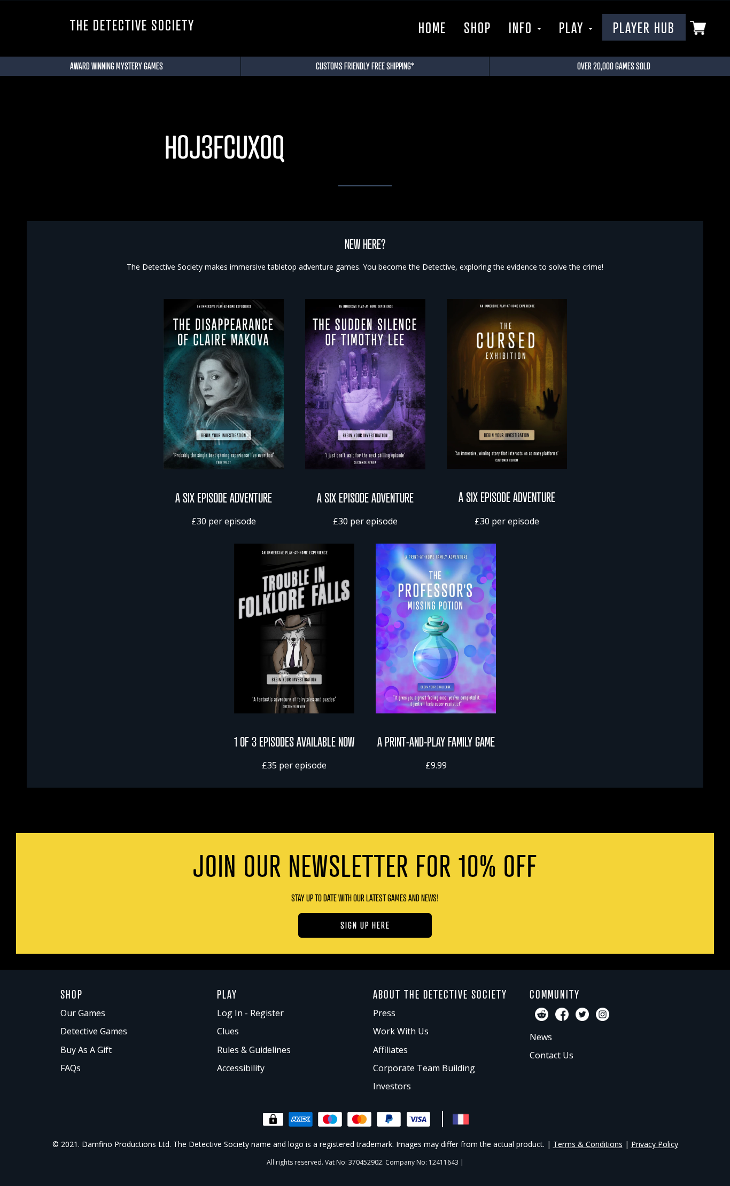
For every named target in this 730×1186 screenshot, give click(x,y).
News (541, 1037)
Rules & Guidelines (254, 1050)
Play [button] (573, 27)
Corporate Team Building (424, 1068)
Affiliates (390, 1050)
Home (432, 27)
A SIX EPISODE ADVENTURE (223, 498)
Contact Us (551, 1055)
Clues (228, 1031)
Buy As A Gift (86, 1050)
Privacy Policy (654, 1144)
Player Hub (644, 27)
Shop (477, 27)
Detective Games (93, 1031)
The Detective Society (132, 24)
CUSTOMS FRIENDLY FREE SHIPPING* (365, 66)
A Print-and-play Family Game (436, 742)
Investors (392, 1086)
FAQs (70, 1068)
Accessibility (241, 1068)
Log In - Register (250, 1013)
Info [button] (522, 27)
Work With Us (401, 1031)
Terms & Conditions (588, 1144)
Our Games (82, 1013)
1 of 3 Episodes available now (294, 742)
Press (384, 1013)
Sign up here (365, 925)
